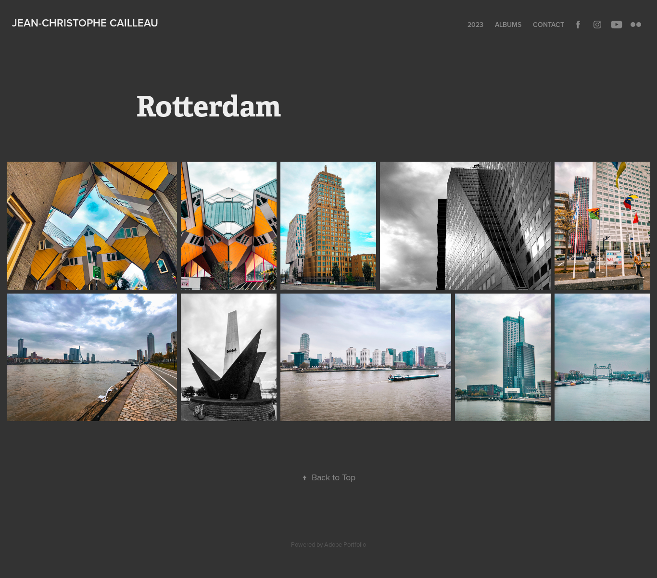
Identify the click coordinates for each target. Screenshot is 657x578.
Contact (548, 24)
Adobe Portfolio (345, 544)
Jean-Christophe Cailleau (85, 22)
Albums (508, 24)
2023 (475, 24)
